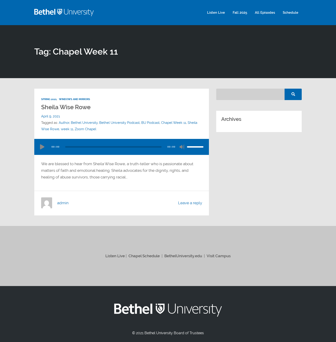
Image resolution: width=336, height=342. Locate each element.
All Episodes (265, 13)
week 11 (67, 129)
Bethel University (84, 123)
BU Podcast (150, 123)
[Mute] (182, 147)
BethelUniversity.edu (183, 256)
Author (64, 123)
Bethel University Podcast (119, 123)
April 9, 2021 (50, 116)
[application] (121, 147)
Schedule (290, 13)
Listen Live (216, 13)
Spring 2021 (48, 99)
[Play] (42, 147)
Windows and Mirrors (74, 99)
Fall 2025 (240, 13)
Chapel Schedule (144, 256)
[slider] (195, 147)
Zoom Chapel (85, 129)
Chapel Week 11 (173, 123)
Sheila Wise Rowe (66, 107)
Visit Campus (219, 256)
